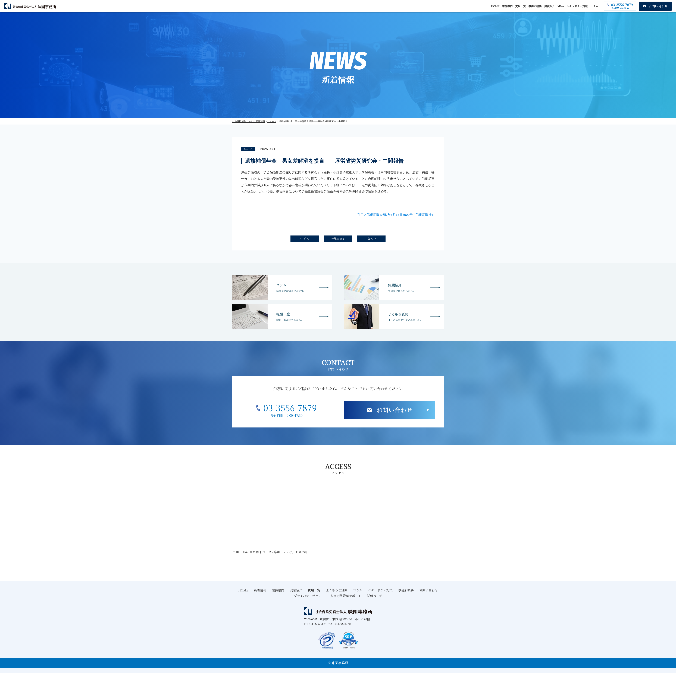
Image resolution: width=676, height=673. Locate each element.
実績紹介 (549, 6)
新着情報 (260, 590)
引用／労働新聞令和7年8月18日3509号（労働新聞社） (396, 214)
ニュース (248, 149)
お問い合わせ (394, 409)
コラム (594, 6)
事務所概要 (535, 6)
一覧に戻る (338, 238)
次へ (370, 238)
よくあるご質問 (337, 590)
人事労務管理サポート (345, 595)
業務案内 (507, 6)
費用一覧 (520, 6)
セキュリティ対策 (577, 6)
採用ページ (374, 595)
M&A (561, 6)
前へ (306, 238)
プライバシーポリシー (309, 595)
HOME (495, 6)
